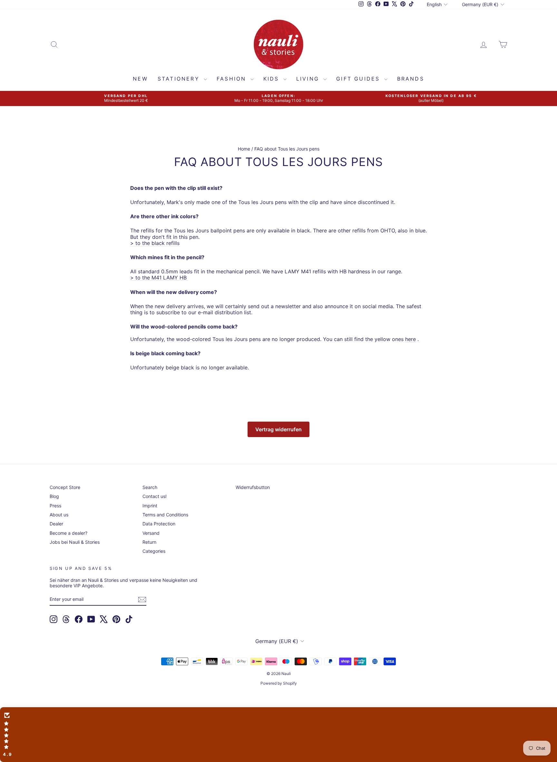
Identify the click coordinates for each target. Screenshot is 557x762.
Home (244, 148)
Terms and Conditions (165, 514)
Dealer (56, 523)
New (140, 78)
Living (309, 78)
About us (59, 514)
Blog (54, 496)
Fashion (233, 78)
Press (55, 505)
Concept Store (65, 487)
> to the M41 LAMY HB (158, 277)
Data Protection (158, 523)
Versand (151, 533)
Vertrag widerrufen (278, 429)
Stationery (180, 78)
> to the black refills (155, 243)
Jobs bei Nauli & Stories (75, 542)
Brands (410, 78)
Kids (272, 78)
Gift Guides (359, 78)
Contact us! (154, 496)
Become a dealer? (68, 533)
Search (149, 487)
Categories (153, 551)
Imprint (149, 505)
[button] (278, 734)
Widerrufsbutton (253, 487)
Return (149, 542)
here (410, 339)
